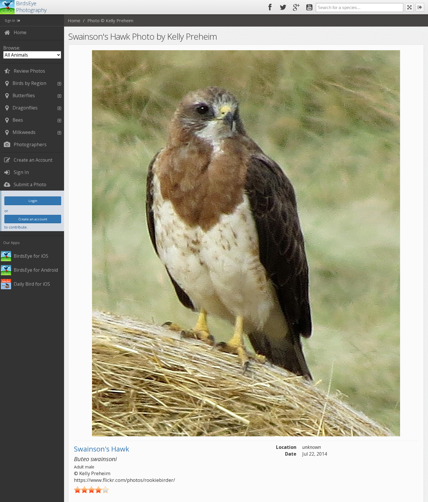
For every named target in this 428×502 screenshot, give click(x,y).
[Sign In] (419, 7)
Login (33, 200)
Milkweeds (24, 132)
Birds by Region (29, 83)
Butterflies (24, 95)
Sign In (10, 20)
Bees (18, 120)
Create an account (32, 219)
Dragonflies (25, 107)
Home (74, 20)
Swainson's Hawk (101, 449)
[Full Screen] (409, 7)
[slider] (91, 489)
